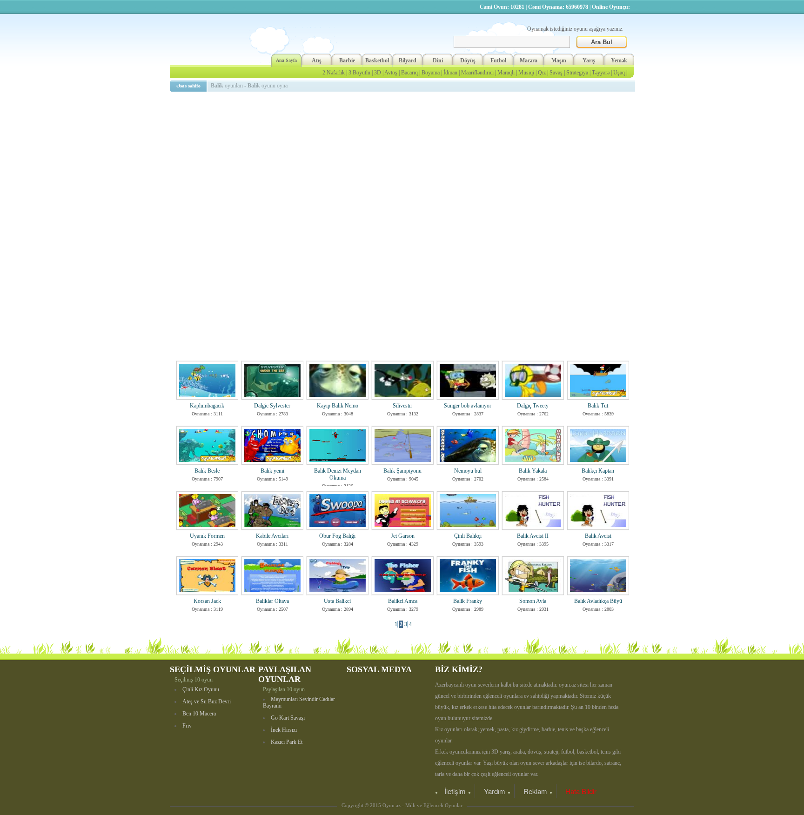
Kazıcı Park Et (286, 742)
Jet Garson (403, 536)
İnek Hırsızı (284, 730)
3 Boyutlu (359, 72)
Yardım (494, 791)
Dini (438, 60)
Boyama (431, 72)
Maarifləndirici (477, 72)
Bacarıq (409, 72)
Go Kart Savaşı (288, 718)
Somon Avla (532, 601)
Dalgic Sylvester (272, 405)
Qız (542, 72)
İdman (450, 72)
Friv (187, 725)
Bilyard (407, 60)
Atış (317, 60)
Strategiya (577, 72)
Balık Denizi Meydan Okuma (337, 474)
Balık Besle (207, 471)
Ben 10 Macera (199, 713)
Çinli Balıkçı (468, 536)
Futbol (498, 60)
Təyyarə (601, 72)
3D (377, 72)
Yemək (619, 60)
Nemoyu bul (468, 471)
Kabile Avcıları (272, 536)
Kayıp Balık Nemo (337, 405)
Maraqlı (506, 72)
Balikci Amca (402, 601)
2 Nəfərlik (333, 72)
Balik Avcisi (598, 536)
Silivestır (402, 405)
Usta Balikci (337, 601)
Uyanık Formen (207, 536)
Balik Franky (467, 601)
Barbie (347, 60)
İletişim (455, 791)
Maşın (558, 60)
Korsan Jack (207, 601)
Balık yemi (272, 471)
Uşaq (619, 72)
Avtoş (390, 72)
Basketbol (377, 60)
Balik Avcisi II (533, 536)
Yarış (589, 60)
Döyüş (468, 60)
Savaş (556, 72)
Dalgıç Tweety (533, 405)
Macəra (528, 60)
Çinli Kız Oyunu (200, 689)
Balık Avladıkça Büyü (598, 601)
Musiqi (526, 72)
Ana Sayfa (286, 60)
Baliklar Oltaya (272, 601)
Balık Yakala (533, 471)
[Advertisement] (403, 160)
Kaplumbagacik (207, 405)
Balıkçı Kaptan (598, 471)
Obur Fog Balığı (337, 536)
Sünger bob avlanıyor (467, 405)
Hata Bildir (580, 791)
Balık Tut (598, 405)
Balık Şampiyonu (402, 471)
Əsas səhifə (188, 85)
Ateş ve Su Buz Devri (206, 701)
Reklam (535, 791)
